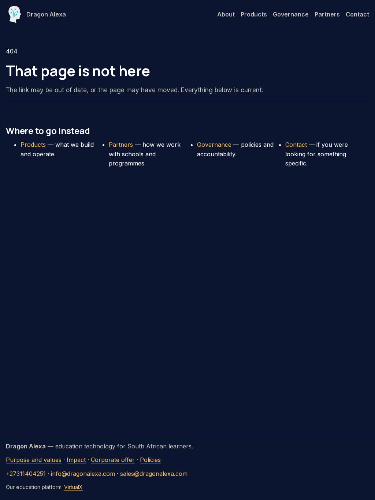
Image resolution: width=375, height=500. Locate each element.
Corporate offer (113, 459)
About (226, 14)
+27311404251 (26, 473)
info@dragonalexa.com (83, 473)
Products (254, 14)
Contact (357, 14)
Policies (150, 459)
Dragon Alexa (46, 14)
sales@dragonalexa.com (154, 473)
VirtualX (73, 487)
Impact (76, 459)
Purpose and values (34, 459)
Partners (327, 14)
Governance (291, 14)
